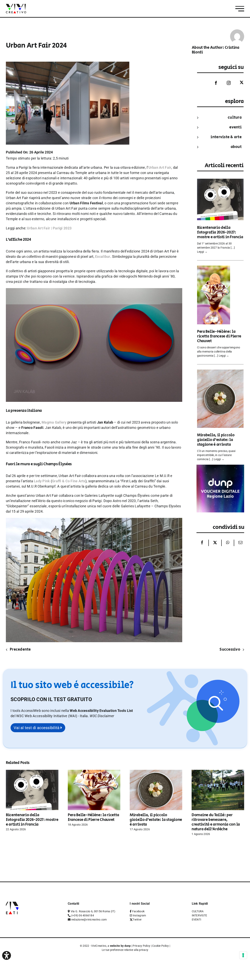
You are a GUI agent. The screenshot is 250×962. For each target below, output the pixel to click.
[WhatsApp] (227, 543)
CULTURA (235, 117)
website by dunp (120, 945)
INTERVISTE (199, 915)
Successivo (230, 649)
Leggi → (202, 251)
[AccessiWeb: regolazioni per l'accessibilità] (6, 955)
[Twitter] (239, 82)
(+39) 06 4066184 (82, 915)
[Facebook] (213, 83)
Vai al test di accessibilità (37, 727)
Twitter (137, 919)
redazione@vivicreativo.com (89, 919)
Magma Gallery (54, 422)
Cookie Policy (160, 945)
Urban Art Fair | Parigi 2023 (49, 228)
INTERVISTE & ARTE (226, 137)
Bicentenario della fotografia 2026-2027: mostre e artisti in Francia (220, 232)
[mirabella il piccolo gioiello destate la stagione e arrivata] (220, 372)
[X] (215, 543)
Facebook (138, 911)
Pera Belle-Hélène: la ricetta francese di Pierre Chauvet (219, 336)
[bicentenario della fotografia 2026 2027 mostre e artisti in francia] (220, 181)
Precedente (20, 649)
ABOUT (236, 147)
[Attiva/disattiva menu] (239, 8)
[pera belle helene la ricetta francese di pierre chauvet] (213, 268)
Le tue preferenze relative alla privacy (125, 949)
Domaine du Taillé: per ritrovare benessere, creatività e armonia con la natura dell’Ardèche (216, 822)
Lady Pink (42, 481)
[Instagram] (226, 83)
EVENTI (235, 127)
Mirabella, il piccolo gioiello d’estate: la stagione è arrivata (216, 439)
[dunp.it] (220, 467)
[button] (102, 716)
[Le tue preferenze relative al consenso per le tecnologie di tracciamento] (243, 955)
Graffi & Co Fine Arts (68, 481)
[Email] (239, 543)
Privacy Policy (141, 945)
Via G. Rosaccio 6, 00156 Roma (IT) (93, 911)
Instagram (139, 915)
